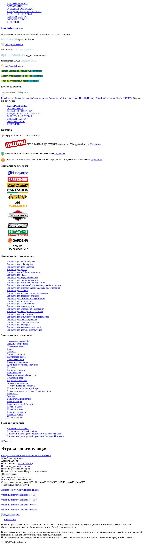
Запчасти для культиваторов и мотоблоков (28, 316)
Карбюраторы (14, 372)
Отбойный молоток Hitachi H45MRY (19, 499)
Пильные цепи (14, 406)
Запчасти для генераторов (20, 314)
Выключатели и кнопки (19, 399)
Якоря (10, 349)
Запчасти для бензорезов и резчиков (25, 311)
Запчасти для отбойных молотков (31, 98)
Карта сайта (10, 519)
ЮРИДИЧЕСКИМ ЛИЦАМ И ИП (24, 11)
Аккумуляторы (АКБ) (18, 341)
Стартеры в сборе (15, 378)
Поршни (11, 367)
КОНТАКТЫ (13, 22)
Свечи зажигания (15, 359)
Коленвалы (12, 393)
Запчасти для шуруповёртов (21, 261)
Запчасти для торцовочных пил (22, 280)
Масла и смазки (15, 417)
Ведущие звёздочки (16, 412)
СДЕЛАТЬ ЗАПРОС (17, 16)
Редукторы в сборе (16, 357)
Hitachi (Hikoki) (25, 463)
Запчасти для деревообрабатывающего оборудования (33, 288)
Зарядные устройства (17, 343)
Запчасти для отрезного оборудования (26, 282)
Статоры (11, 351)
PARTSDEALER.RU (17, 3)
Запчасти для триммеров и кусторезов (26, 298)
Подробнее (95, 144)
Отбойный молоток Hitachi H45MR (18, 495)
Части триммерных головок (21, 385)
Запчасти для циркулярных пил (22, 277)
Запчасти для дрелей (17, 269)
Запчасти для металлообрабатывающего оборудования (34, 285)
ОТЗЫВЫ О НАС (16, 19)
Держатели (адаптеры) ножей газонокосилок (29, 391)
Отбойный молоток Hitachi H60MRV (113, 98)
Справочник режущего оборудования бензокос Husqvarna (35, 436)
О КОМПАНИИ (15, 6)
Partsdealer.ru (12, 28)
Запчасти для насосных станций (23, 296)
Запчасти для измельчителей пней (24, 327)
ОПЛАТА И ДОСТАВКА (20, 9)
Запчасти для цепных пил (20, 301)
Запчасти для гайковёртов (20, 264)
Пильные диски (15, 414)
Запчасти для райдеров (18, 324)
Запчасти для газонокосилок (21, 303)
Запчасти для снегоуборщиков (22, 319)
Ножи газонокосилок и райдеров (23, 388)
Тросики (11, 396)
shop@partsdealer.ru (14, 44)
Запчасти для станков (17, 290)
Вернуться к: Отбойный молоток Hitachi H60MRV (26, 455)
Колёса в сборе (14, 401)
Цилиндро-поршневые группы (22, 364)
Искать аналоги (9, 474)
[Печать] (5, 441)
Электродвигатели (16, 354)
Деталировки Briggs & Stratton (22, 431)
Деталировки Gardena (18, 428)
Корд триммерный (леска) (20, 404)
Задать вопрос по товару (13, 477)
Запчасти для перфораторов (20, 267)
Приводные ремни (16, 370)
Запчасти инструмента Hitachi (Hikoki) (20, 490)
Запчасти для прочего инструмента (24, 330)
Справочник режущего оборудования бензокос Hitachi (34, 433)
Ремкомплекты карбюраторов (21, 375)
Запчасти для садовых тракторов (23, 322)
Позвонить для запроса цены (15, 466)
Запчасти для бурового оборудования (25, 309)
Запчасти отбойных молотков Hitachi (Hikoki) (71, 98)
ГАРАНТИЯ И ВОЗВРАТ (19, 14)
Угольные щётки (15, 346)
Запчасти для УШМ (16, 275)
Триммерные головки (18, 383)
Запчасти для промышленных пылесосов (27, 293)
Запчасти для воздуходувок (20, 306)
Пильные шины (15, 409)
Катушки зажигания (17, 380)
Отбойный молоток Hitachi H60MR (18, 504)
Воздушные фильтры (17, 362)
